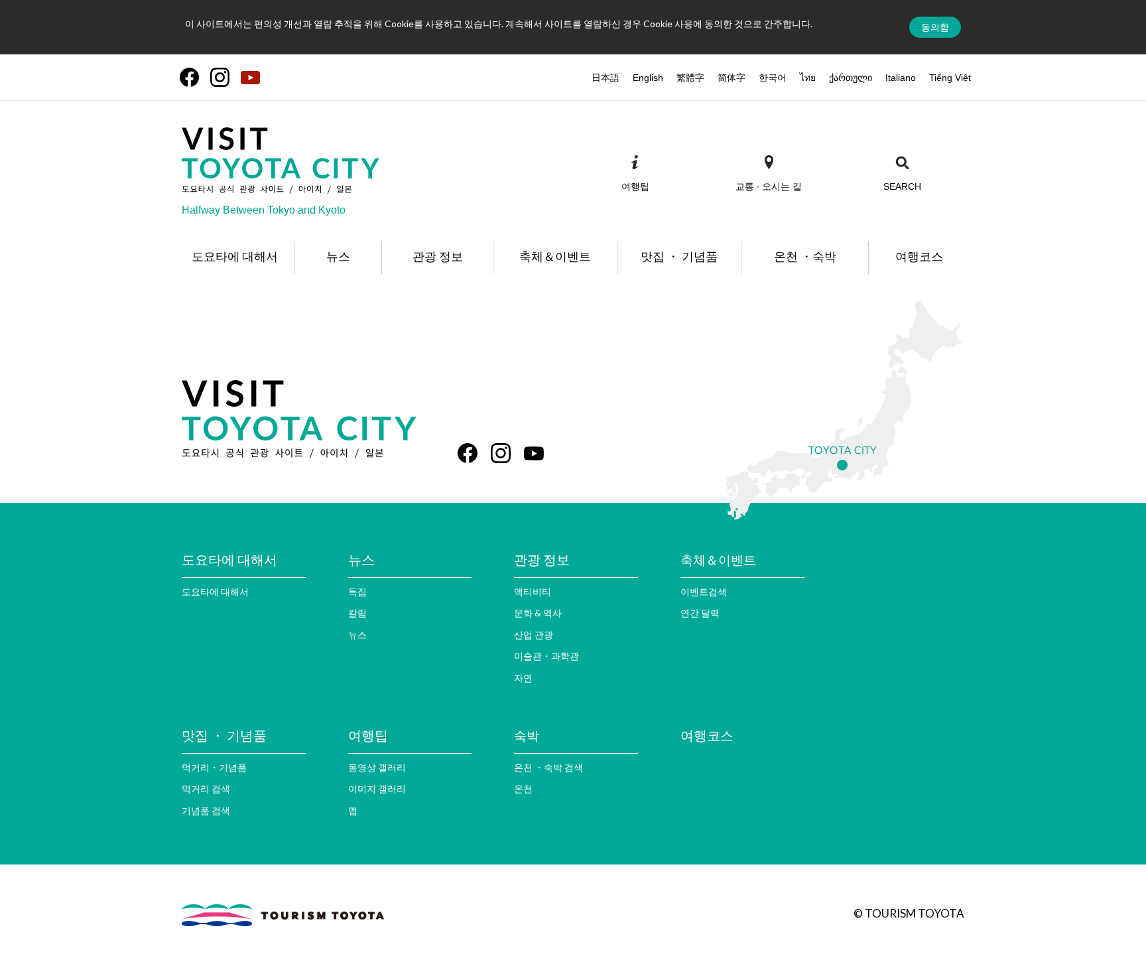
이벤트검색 (703, 591)
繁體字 (690, 77)
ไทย (808, 77)
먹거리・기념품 (214, 767)
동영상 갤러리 (377, 767)
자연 (523, 677)
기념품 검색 (206, 810)
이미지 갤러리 (377, 788)
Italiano (900, 77)
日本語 (605, 77)
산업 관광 (533, 634)
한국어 (773, 77)
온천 (523, 788)
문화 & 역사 (538, 612)
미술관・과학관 (546, 655)
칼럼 (357, 612)
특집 (357, 591)
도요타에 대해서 (215, 591)
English (648, 77)
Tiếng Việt (950, 77)
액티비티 (532, 591)
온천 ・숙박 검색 (548, 767)
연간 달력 (700, 612)
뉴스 (357, 634)
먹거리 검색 (206, 788)
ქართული (850, 77)
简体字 (731, 77)
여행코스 (706, 735)
